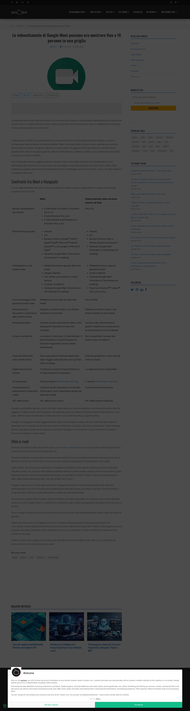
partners (24, 680)
